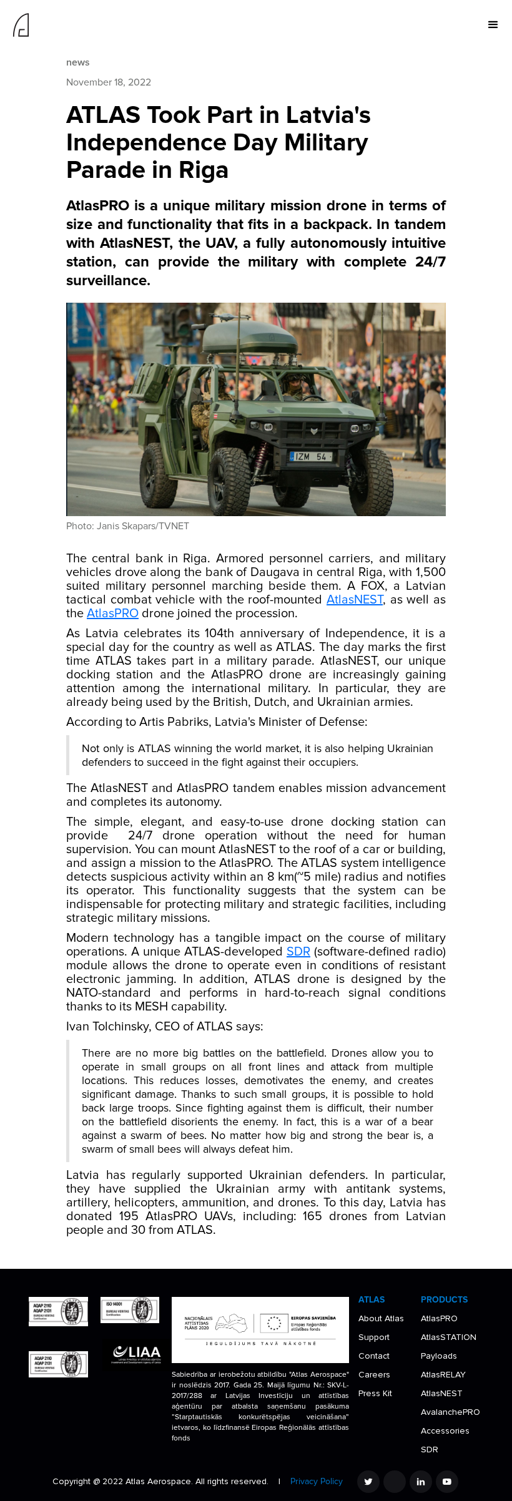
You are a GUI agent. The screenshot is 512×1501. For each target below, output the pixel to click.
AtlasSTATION (448, 1337)
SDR (298, 951)
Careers (374, 1374)
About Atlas (381, 1318)
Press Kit (375, 1393)
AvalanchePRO (450, 1412)
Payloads (439, 1356)
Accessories (445, 1430)
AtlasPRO (113, 613)
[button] (493, 25)
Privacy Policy (316, 1481)
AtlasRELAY (443, 1374)
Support (374, 1337)
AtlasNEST (355, 599)
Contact (374, 1356)
